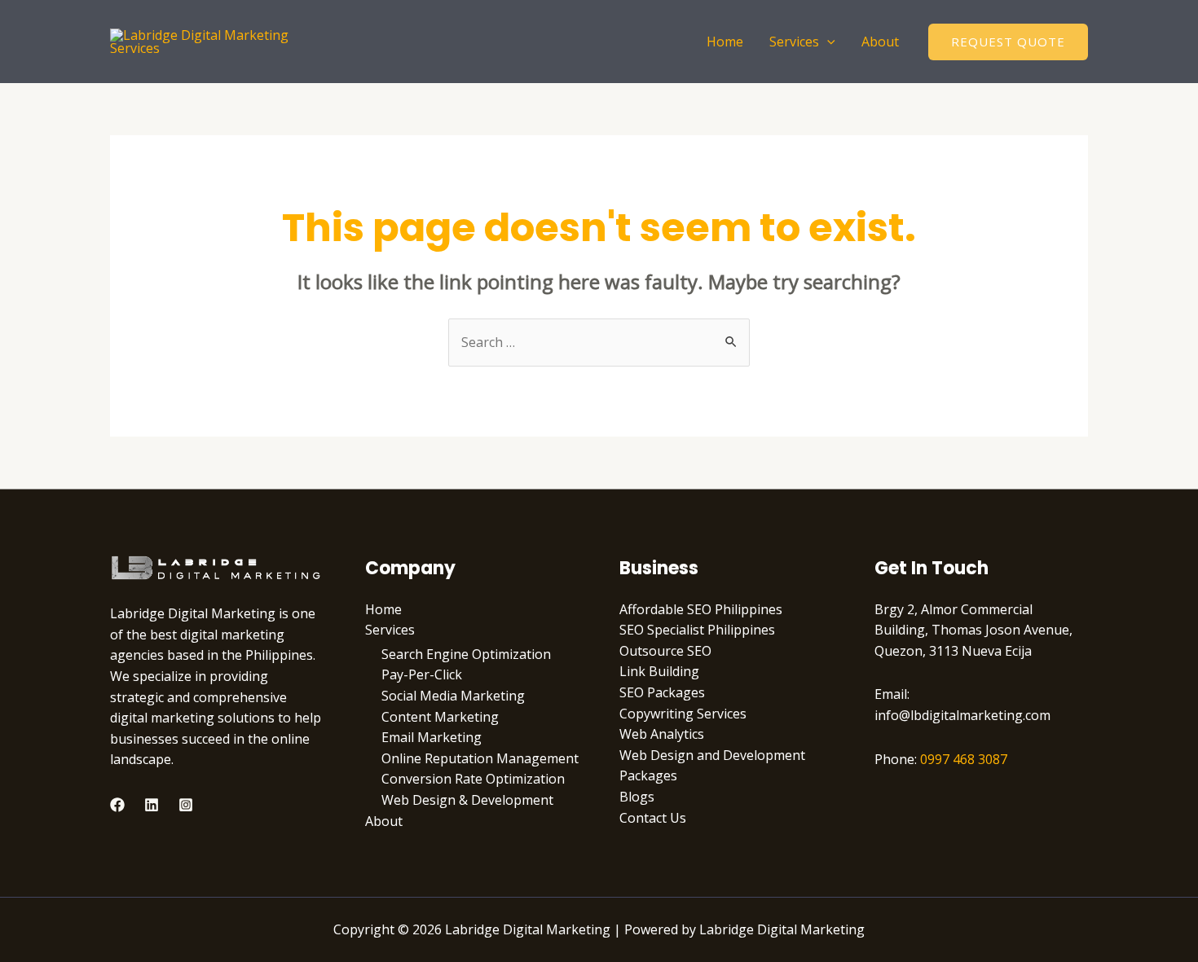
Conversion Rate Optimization (473, 779)
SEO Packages (662, 692)
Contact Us (652, 818)
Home (725, 42)
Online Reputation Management (480, 758)
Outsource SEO (665, 651)
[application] (827, 42)
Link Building (659, 671)
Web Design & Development (467, 800)
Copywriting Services (683, 714)
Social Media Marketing (453, 696)
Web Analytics (661, 734)
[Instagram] (185, 804)
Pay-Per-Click (421, 674)
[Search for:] (599, 342)
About (880, 42)
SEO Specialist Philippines (697, 630)
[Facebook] (117, 804)
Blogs (636, 797)
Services (794, 42)
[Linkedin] (151, 804)
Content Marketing (440, 717)
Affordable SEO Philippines (700, 609)
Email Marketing (431, 737)
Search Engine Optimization (466, 654)
